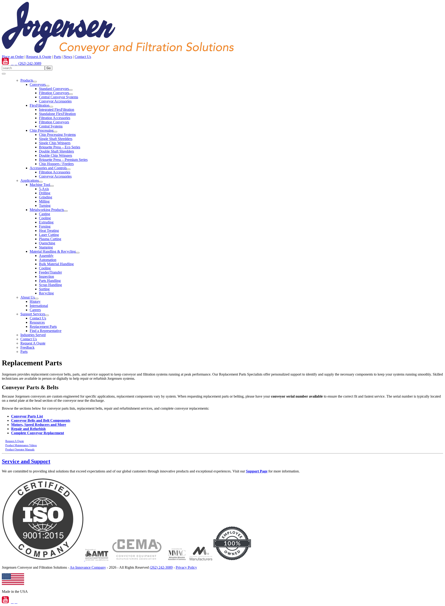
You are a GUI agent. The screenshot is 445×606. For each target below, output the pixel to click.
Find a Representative (45, 331)
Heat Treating (49, 231)
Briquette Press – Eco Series (59, 147)
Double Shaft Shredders (56, 151)
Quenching (47, 243)
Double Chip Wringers (55, 155)
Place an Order (13, 57)
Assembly (46, 256)
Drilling (44, 193)
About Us (27, 297)
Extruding (46, 222)
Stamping (46, 247)
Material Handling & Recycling (53, 251)
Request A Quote (38, 57)
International (39, 306)
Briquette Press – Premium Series (63, 160)
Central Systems (51, 126)
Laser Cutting (49, 235)
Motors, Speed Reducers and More (38, 425)
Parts (57, 57)
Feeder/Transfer (50, 272)
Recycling (46, 293)
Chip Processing (42, 130)
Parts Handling (50, 281)
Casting (44, 214)
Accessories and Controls (48, 168)
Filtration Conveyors (54, 93)
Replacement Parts (43, 327)
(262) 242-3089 (29, 63)
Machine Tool (40, 185)
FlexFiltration (39, 105)
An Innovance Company (88, 567)
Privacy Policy (186, 567)
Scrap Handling (50, 285)
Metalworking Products (47, 210)
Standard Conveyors (54, 89)
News (68, 57)
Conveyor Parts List (27, 416)
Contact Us (83, 57)
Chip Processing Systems (57, 135)
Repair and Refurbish (28, 429)
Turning (45, 205)
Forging (45, 226)
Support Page (256, 471)
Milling (44, 201)
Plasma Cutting (50, 239)
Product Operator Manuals (20, 449)
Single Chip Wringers (54, 143)
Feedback (27, 347)
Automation (47, 260)
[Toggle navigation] (4, 73)
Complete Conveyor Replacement (37, 433)
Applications (29, 180)
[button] (35, 81)
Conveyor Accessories (55, 101)
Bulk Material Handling (56, 264)
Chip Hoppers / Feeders (56, 164)
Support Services (32, 314)
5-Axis (44, 189)
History (35, 301)
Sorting (44, 289)
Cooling (45, 218)
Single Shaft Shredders (55, 139)
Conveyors (38, 84)
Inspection (46, 276)
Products (26, 80)
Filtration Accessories (54, 118)
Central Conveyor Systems (58, 97)
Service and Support (26, 461)
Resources (37, 322)
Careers (35, 310)
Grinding (45, 197)
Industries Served (33, 335)
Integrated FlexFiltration (56, 110)
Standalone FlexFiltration (57, 114)
